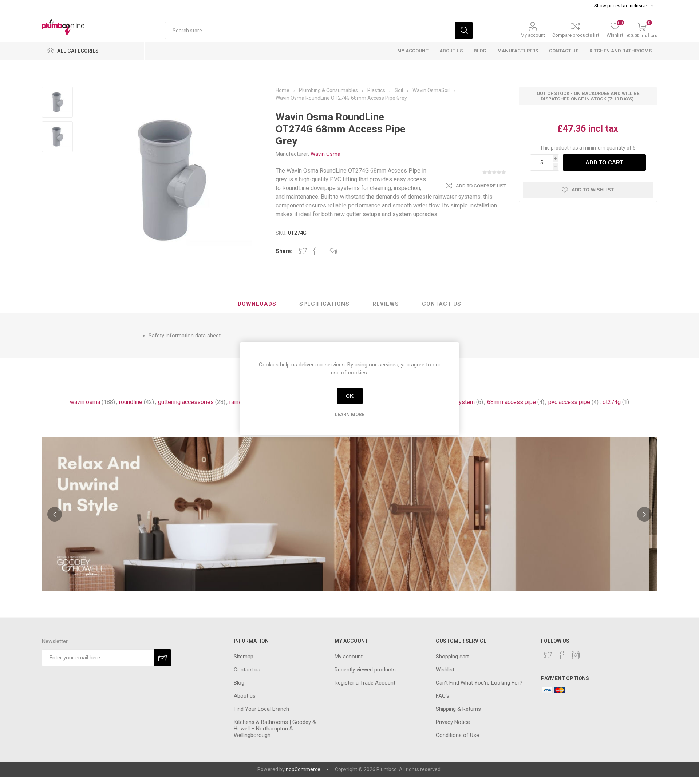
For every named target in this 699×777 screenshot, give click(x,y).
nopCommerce (303, 769)
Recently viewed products (365, 669)
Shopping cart (452, 656)
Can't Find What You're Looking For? (479, 682)
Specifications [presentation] (324, 304)
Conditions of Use (457, 735)
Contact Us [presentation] (441, 304)
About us (245, 696)
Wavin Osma (325, 154)
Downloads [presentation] (257, 304)
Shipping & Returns (458, 709)
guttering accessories (186, 402)
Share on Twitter (303, 251)
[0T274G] (57, 102)
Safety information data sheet (185, 335)
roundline (130, 402)
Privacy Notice (453, 722)
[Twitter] (548, 655)
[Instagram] (575, 655)
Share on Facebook (316, 251)
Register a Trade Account (365, 682)
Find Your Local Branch (261, 709)
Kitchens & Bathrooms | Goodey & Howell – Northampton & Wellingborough (275, 728)
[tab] (257, 304)
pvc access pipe (569, 402)
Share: (284, 251)
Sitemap (243, 656)
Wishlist (445, 669)
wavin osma (85, 402)
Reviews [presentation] (385, 304)
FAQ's (442, 696)
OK (350, 396)
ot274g (612, 402)
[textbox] (310, 30)
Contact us (247, 669)
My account (533, 35)
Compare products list (575, 35)
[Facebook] (562, 655)
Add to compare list (481, 186)
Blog (239, 682)
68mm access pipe (511, 402)
